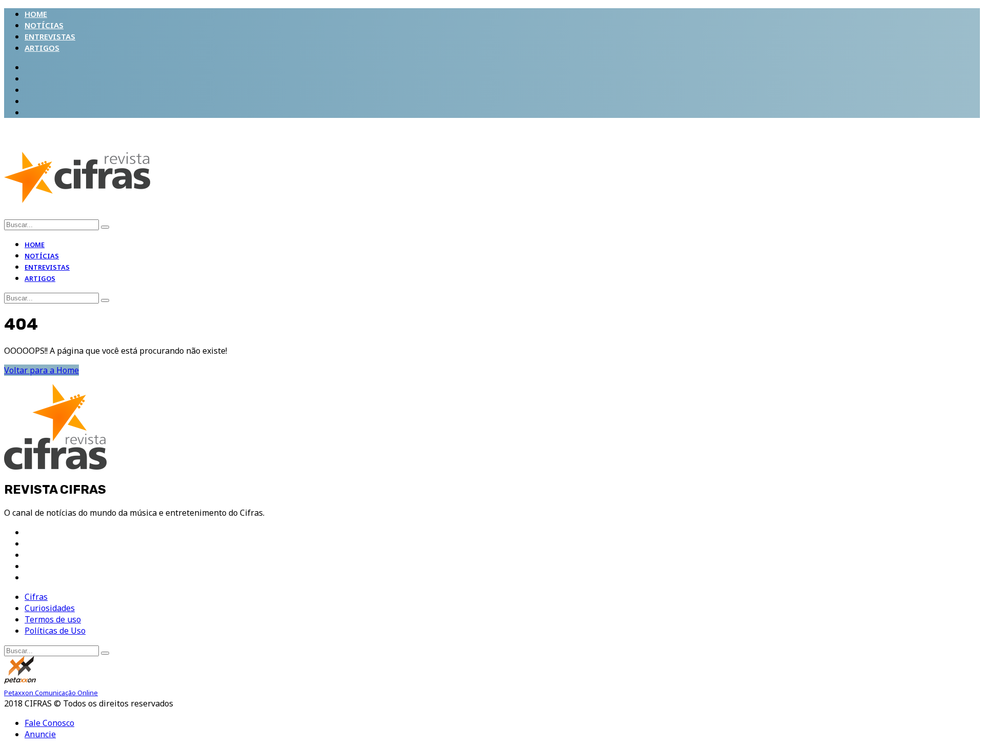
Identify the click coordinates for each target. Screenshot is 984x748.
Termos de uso (53, 619)
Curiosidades (50, 608)
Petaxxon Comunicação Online (51, 692)
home (36, 14)
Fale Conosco (49, 723)
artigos (42, 48)
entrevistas (50, 36)
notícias (44, 25)
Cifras (36, 596)
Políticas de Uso (55, 630)
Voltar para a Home (41, 370)
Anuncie (40, 734)
